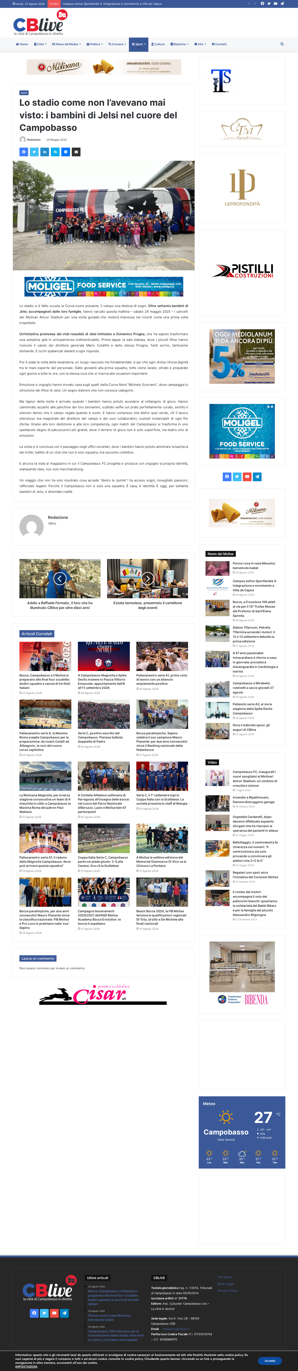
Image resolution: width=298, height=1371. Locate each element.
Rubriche (179, 44)
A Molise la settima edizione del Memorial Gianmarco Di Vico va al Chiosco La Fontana (161, 861)
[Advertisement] (195, 22)
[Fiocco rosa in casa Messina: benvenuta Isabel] (217, 568)
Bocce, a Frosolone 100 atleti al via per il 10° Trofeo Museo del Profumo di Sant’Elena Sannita (126, 3)
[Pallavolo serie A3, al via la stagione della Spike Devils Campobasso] (217, 710)
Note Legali (226, 1284)
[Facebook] (23, 152)
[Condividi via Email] (76, 152)
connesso (43, 968)
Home (23, 44)
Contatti (220, 44)
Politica (94, 44)
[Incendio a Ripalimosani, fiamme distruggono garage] (217, 803)
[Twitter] (34, 152)
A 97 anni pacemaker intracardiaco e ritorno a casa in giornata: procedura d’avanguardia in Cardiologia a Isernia (255, 662)
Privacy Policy (228, 1290)
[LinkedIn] (44, 152)
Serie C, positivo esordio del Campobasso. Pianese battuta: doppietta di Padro (100, 737)
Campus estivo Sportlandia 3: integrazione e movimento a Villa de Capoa (255, 585)
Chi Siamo (225, 1277)
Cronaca (117, 44)
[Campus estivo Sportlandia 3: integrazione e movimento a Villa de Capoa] (217, 587)
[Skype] (55, 152)
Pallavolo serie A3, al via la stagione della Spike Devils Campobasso (252, 708)
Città (40, 44)
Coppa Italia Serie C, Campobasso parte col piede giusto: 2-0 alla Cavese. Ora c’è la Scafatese (103, 861)
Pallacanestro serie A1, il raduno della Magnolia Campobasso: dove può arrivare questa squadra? (45, 861)
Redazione (34, 139)
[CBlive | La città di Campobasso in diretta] (40, 22)
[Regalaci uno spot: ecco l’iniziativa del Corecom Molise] (217, 878)
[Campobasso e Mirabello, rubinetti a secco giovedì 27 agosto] (217, 689)
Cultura (159, 44)
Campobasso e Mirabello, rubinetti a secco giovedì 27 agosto (253, 687)
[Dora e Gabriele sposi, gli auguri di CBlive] (217, 731)
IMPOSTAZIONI (26, 1367)
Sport (139, 44)
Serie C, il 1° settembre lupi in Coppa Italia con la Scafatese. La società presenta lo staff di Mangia (161, 799)
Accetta (270, 1361)
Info (200, 44)
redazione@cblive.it (176, 1329)
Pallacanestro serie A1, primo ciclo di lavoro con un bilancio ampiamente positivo (161, 679)
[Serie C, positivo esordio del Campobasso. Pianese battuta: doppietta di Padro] (104, 714)
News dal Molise (66, 44)
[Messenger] (65, 152)
